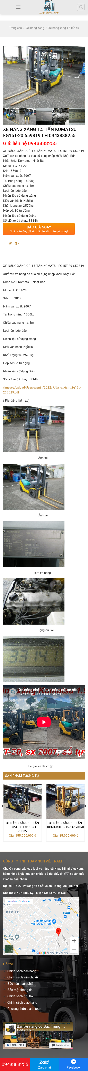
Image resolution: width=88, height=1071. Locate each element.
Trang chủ (15, 28)
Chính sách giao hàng (22, 1002)
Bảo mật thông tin (20, 990)
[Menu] (18, 7)
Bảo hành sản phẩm (21, 984)
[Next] (85, 814)
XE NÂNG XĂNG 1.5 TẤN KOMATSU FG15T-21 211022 (22, 827)
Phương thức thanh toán (24, 1009)
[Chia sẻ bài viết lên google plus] (17, 243)
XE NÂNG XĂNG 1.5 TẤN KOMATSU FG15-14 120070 (65, 825)
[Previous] (3, 814)
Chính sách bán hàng (21, 971)
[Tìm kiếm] (81, 7)
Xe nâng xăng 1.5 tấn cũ (63, 28)
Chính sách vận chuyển (23, 977)
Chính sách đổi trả (20, 996)
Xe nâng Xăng (35, 28)
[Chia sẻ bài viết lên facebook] (4, 243)
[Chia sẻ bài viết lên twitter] (10, 243)
